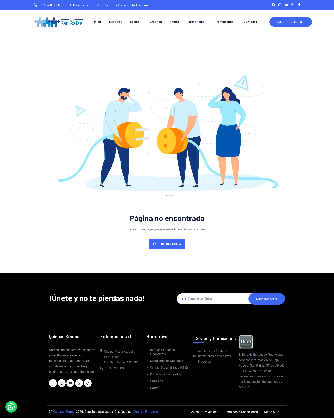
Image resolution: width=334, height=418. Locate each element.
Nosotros (115, 21)
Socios (135, 21)
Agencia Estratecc (145, 412)
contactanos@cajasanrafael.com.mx (124, 5)
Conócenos (80, 5)
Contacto (250, 21)
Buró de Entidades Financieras (162, 352)
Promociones (224, 21)
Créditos (156, 21)
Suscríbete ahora (266, 298)
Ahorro (174, 21)
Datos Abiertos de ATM (165, 374)
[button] (11, 407)
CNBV (154, 388)
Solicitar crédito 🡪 (291, 21)
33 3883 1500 (114, 368)
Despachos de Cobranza (166, 361)
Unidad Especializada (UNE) (169, 367)
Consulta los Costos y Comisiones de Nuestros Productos (214, 356)
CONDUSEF (158, 381)
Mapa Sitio (271, 412)
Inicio (98, 21)
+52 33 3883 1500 (49, 5)
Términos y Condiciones (241, 412)
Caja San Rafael (64, 412)
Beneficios (196, 21)
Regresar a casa (169, 244)
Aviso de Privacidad (204, 412)
